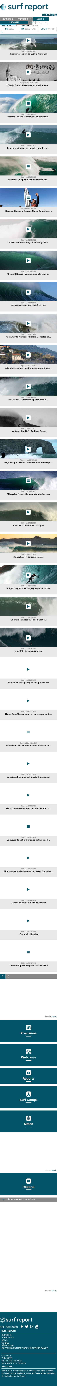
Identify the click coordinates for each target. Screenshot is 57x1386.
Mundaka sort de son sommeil (28, 557)
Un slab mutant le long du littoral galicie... (28, 242)
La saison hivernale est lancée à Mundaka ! (28, 777)
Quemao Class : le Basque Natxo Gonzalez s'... (28, 211)
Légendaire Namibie (28, 934)
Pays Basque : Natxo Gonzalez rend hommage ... (28, 462)
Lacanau (14, 22)
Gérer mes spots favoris (20, 1199)
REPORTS (6, 1335)
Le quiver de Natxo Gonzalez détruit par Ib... (28, 840)
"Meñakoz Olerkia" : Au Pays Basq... (28, 431)
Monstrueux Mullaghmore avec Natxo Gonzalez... (28, 871)
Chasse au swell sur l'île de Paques (28, 903)
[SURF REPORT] (16, 1321)
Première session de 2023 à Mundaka (28, 54)
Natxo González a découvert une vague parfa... (28, 714)
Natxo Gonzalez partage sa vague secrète (28, 682)
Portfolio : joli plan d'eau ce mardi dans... (28, 179)
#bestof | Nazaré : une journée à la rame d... (28, 274)
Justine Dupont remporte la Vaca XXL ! (28, 965)
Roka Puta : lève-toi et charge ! (28, 525)
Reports (28, 1078)
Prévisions (7, 1337)
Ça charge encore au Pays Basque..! (29, 620)
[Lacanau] (2, 32)
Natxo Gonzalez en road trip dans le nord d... (28, 808)
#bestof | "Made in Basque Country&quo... (28, 117)
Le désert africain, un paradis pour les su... (28, 148)
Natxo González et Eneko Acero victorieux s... (28, 745)
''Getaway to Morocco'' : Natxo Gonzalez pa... (28, 337)
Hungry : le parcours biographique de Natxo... (28, 588)
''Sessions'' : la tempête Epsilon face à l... (28, 399)
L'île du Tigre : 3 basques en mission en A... (28, 85)
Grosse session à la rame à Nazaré (28, 305)
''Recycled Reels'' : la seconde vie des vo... (28, 494)
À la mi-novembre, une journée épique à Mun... (28, 368)
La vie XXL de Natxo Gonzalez (28, 651)
